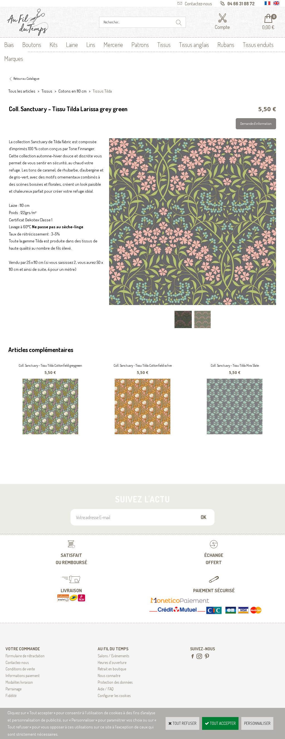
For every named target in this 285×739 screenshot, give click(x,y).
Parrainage (13, 688)
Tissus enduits (258, 44)
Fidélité (11, 695)
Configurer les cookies (114, 695)
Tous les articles (21, 91)
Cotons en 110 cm (72, 91)
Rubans (225, 44)
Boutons (31, 44)
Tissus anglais (194, 44)
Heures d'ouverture (112, 662)
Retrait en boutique (112, 668)
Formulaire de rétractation (25, 655)
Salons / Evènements (113, 655)
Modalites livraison (19, 682)
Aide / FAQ (106, 688)
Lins (90, 44)
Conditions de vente (20, 668)
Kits (54, 44)
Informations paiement (23, 675)
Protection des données (115, 682)
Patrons (140, 44)
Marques (13, 58)
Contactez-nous (17, 662)
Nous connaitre (109, 675)
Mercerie (113, 44)
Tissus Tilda (102, 91)
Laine (72, 44)
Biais (9, 44)
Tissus (164, 44)
